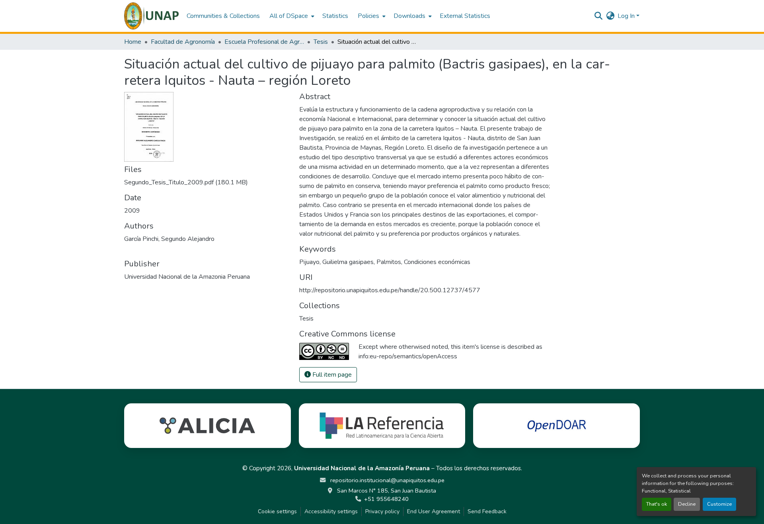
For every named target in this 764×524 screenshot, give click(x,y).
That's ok (656, 504)
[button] (151, 15)
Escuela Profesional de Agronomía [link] (264, 41)
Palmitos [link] (388, 262)
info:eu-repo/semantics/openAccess (408, 356)
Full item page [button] (331, 374)
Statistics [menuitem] (335, 16)
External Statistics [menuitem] (465, 16)
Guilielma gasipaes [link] (348, 262)
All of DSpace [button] (288, 16)
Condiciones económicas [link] (437, 262)
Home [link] (132, 41)
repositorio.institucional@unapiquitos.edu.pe (386, 480)
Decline (687, 504)
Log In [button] (627, 16)
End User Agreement (433, 511)
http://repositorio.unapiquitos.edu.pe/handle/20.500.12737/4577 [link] (389, 290)
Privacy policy (382, 511)
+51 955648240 (386, 499)
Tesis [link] (321, 41)
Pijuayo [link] (309, 262)
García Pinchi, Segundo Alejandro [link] (169, 239)
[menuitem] (291, 16)
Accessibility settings (331, 511)
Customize (719, 504)
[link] (207, 182)
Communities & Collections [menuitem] (223, 16)
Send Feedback (487, 511)
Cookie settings (277, 511)
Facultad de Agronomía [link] (183, 41)
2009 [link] (132, 210)
